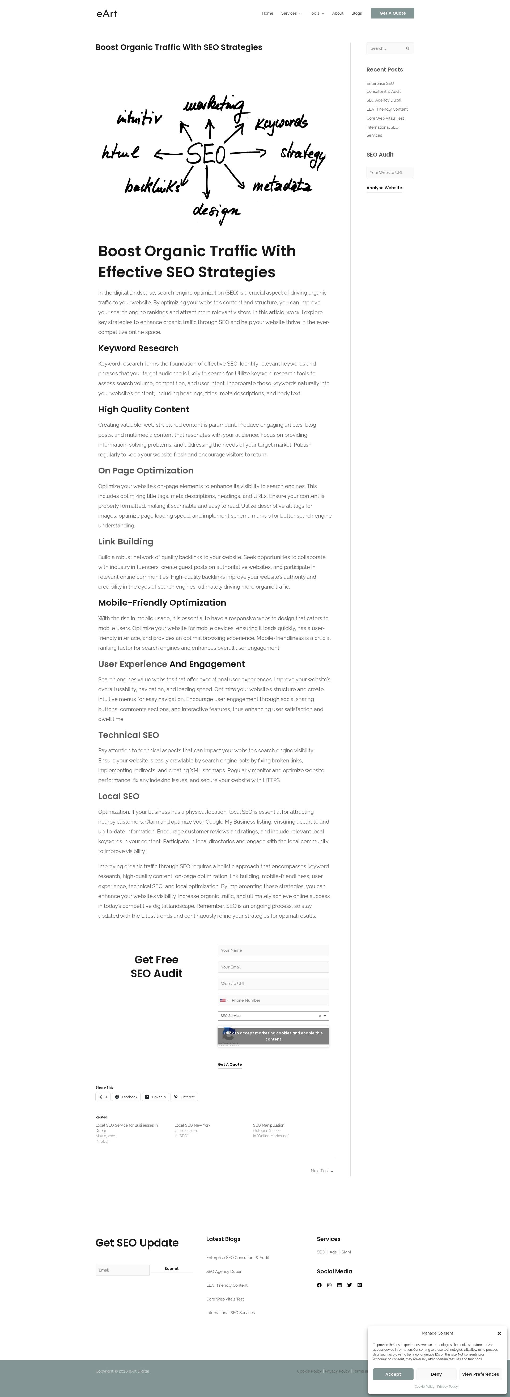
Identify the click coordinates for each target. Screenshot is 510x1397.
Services (289, 13)
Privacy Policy (447, 1386)
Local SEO (118, 796)
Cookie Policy (425, 1386)
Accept (393, 1374)
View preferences (480, 1374)
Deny (436, 1374)
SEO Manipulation (268, 1125)
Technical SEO (128, 735)
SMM (346, 1252)
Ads (333, 1252)
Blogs (356, 13)
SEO (321, 1252)
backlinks (190, 557)
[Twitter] (349, 1285)
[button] (499, 1333)
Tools (314, 13)
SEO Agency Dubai (384, 100)
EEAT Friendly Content (387, 109)
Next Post (322, 1170)
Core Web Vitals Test (385, 118)
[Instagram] (329, 1285)
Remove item (319, 1016)
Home (267, 13)
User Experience (132, 664)
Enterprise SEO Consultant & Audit (237, 1257)
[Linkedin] (339, 1285)
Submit (172, 1268)
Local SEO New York (192, 1125)
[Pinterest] (359, 1285)
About (337, 13)
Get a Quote (230, 1064)
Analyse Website (384, 188)
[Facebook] (319, 1285)
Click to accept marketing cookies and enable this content (273, 1036)
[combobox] (273, 1016)
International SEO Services (230, 1312)
